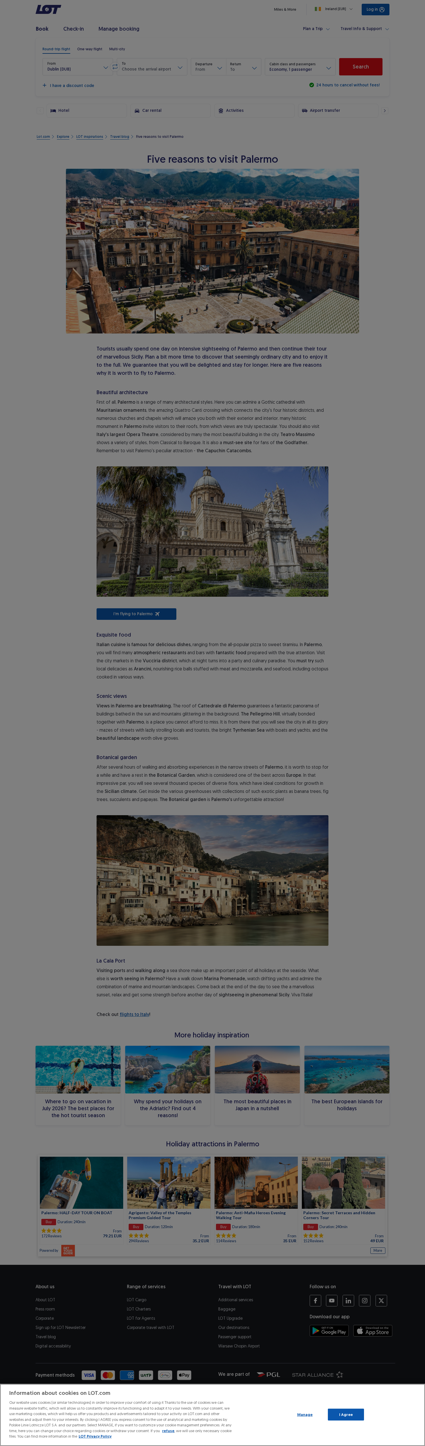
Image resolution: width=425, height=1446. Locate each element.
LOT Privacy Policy (95, 1436)
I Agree (346, 1414)
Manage (305, 1414)
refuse (168, 1431)
